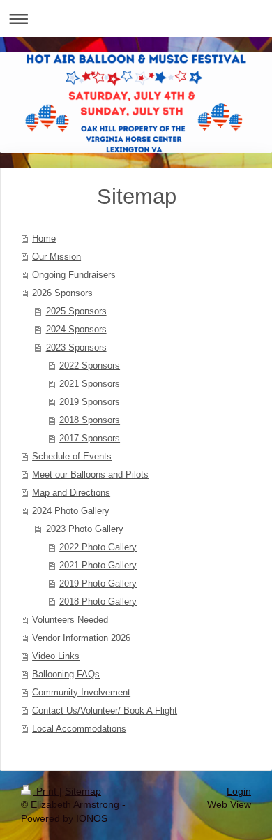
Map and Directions (71, 492)
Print (46, 791)
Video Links (56, 656)
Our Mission (56, 256)
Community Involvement (81, 692)
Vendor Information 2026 (81, 638)
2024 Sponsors (76, 329)
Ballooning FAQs (66, 674)
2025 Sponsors (76, 311)
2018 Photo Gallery (98, 601)
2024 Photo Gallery (70, 511)
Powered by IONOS (64, 818)
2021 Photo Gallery (98, 565)
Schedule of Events (72, 456)
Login (239, 791)
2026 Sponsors (62, 293)
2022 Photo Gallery (98, 547)
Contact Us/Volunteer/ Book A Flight (104, 710)
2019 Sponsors (89, 402)
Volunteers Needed (70, 619)
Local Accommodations (79, 728)
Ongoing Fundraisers (74, 275)
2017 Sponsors (89, 438)
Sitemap (83, 791)
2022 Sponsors (89, 365)
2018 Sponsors (89, 420)
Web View (229, 804)
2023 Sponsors (76, 347)
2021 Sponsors (89, 383)
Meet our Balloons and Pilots (90, 474)
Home (44, 238)
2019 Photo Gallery (98, 583)
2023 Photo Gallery (84, 529)
